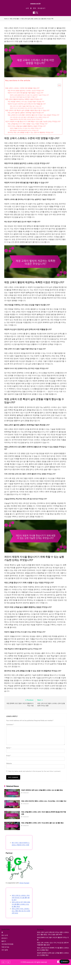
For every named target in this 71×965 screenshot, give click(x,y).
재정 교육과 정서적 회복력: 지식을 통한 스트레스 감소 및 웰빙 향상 (53, 949)
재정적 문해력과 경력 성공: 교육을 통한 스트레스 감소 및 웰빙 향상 (42, 790)
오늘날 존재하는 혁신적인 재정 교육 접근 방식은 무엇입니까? (26, 119)
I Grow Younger (24, 883)
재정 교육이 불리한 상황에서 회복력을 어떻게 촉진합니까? (26, 113)
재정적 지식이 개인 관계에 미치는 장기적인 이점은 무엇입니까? (27, 108)
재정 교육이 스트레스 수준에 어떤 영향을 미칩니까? (22, 88)
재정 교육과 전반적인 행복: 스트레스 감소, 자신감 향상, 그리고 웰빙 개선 (43, 801)
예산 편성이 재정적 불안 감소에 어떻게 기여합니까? (23, 97)
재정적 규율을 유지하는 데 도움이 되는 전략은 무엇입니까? (25, 128)
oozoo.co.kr (35, 3)
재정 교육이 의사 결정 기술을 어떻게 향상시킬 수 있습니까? (26, 106)
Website (9, 763)
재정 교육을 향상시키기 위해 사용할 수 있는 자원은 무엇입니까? (27, 124)
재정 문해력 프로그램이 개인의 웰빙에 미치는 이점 (53, 938)
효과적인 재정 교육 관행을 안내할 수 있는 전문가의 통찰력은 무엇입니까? (30, 132)
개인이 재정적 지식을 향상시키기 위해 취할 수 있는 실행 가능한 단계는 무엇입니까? (32, 121)
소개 (27, 8)
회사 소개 (4, 935)
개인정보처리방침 (7, 944)
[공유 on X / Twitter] (37, 13)
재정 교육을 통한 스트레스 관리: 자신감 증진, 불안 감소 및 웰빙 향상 (42, 823)
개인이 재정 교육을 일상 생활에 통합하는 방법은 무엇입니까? (27, 126)
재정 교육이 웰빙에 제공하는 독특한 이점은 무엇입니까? (23, 99)
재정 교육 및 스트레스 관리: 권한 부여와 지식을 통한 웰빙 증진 (21, 897)
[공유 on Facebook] (34, 13)
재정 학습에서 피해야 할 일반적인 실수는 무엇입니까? (24, 130)
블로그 (3, 941)
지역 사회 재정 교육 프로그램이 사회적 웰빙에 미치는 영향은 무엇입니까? (29, 117)
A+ (3, 962)
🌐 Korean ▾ (64, 961)
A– (8, 962)
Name (8, 748)
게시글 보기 (41, 8)
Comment (10, 724)
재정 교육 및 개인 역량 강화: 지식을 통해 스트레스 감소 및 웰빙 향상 (21, 904)
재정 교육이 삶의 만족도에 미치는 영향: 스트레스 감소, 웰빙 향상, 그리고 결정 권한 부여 (53, 933)
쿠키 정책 (4, 950)
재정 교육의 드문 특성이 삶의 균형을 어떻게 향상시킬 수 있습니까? (27, 110)
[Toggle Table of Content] (58, 85)
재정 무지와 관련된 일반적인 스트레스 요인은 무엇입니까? (26, 90)
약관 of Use (5, 947)
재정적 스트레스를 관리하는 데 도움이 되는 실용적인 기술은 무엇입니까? (29, 95)
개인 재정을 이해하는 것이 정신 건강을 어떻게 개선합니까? (26, 102)
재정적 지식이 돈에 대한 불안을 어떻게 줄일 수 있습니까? (25, 93)
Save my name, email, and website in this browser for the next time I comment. (34, 771)
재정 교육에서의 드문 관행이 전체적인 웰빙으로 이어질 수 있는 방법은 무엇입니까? (33, 115)
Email (8, 756)
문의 (34, 8)
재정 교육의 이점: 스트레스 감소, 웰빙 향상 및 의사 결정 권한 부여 (21, 911)
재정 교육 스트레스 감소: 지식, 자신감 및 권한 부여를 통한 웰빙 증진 (53, 944)
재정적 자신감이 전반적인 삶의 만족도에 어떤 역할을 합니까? (27, 104)
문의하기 (4, 938)
